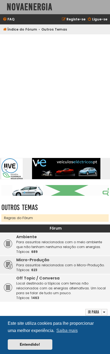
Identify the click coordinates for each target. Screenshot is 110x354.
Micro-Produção (32, 260)
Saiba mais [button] (67, 330)
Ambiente (26, 236)
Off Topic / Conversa (38, 278)
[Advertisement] (55, 92)
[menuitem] (8, 19)
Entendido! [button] (30, 344)
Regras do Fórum (18, 218)
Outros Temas (19, 207)
